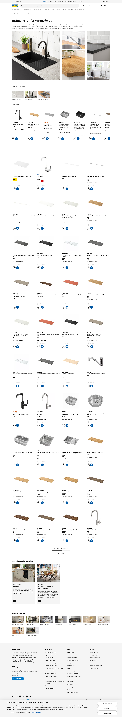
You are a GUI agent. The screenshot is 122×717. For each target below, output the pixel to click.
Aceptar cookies (107, 703)
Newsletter (69, 679)
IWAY (68, 689)
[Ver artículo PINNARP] (98, 480)
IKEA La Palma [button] (16, 1)
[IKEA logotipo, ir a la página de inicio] (15, 6)
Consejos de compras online (51, 665)
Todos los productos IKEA (73, 660)
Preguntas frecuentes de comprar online (54, 668)
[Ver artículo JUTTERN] (48, 164)
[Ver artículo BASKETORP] (96, 115)
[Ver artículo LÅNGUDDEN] (48, 440)
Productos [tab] (16, 9)
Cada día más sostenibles (73, 673)
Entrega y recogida (94, 655)
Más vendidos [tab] (15, 104)
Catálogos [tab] (22, 86)
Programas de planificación (96, 665)
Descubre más (15, 675)
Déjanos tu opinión (49, 688)
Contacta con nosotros (50, 652)
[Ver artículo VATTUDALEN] (73, 440)
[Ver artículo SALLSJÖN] (48, 401)
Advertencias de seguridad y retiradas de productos (54, 682)
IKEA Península (70, 684)
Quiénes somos (70, 652)
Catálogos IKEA (70, 663)
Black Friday (70, 687)
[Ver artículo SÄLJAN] (73, 204)
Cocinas (23, 13)
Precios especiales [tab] (68, 9)
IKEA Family (45, 1)
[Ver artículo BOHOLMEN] (98, 401)
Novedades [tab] (46, 9)
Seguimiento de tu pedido (51, 655)
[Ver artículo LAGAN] (98, 361)
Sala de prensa (70, 681)
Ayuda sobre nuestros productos (52, 663)
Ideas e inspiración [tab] (56, 9)
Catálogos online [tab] (37, 9)
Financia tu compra (94, 668)
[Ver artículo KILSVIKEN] (80, 115)
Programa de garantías (50, 673)
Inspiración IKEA (71, 665)
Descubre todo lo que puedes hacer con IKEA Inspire (24, 657)
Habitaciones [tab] (27, 9)
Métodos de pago (49, 657)
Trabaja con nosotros (72, 657)
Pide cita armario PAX (72, 1)
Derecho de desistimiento (51, 671)
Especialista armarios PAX (95, 663)
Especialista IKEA (93, 660)
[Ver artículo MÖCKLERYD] (24, 164)
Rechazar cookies (107, 713)
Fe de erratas (48, 685)
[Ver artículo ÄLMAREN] (18, 115)
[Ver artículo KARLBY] (98, 440)
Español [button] (106, 1)
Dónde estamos (71, 655)
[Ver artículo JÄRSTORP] (48, 204)
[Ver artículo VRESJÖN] (65, 115)
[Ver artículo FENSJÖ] (73, 164)
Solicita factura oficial (50, 660)
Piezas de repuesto (49, 679)
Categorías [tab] (14, 86)
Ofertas (69, 668)
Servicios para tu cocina (95, 657)
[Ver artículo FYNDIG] (73, 401)
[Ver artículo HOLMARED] (34, 115)
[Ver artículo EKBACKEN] (49, 115)
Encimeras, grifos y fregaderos (33, 13)
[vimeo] (23, 696)
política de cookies (36, 712)
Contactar (80, 1)
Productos (18, 13)
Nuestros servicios (94, 652)
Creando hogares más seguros (74, 676)
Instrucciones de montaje (51, 676)
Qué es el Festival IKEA (72, 692)
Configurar (106, 708)
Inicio (13, 13)
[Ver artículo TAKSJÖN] (24, 401)
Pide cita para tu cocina (62, 1)
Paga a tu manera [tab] (79, 9)
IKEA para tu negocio (53, 1)
